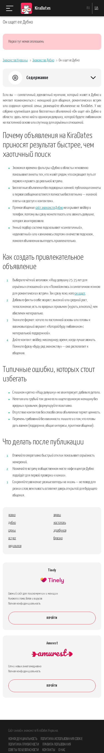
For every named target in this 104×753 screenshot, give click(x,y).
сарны (12, 530)
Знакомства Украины (15, 60)
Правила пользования (56, 744)
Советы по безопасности (23, 750)
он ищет (80, 293)
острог (12, 538)
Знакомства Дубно (43, 60)
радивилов (14, 546)
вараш (57, 515)
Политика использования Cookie (61, 739)
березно (58, 538)
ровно (12, 515)
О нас (62, 750)
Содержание (37, 77)
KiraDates (42, 8)
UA (96, 8)
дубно (12, 523)
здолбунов (60, 530)
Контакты (48, 750)
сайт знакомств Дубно (49, 208)
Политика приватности (23, 744)
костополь (60, 523)
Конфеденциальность (22, 739)
